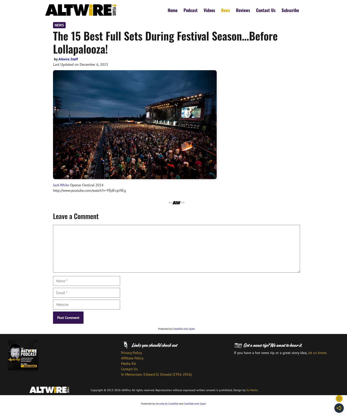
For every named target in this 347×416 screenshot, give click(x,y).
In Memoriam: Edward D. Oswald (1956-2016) (156, 374)
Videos (209, 10)
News (225, 10)
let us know (317, 352)
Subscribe (290, 10)
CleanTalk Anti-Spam (183, 329)
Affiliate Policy (132, 358)
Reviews (243, 10)
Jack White (61, 185)
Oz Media (252, 390)
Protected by (176, 329)
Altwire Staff (68, 59)
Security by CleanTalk (166, 403)
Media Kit (128, 363)
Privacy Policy (131, 352)
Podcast (191, 10)
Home (173, 10)
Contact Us (266, 10)
